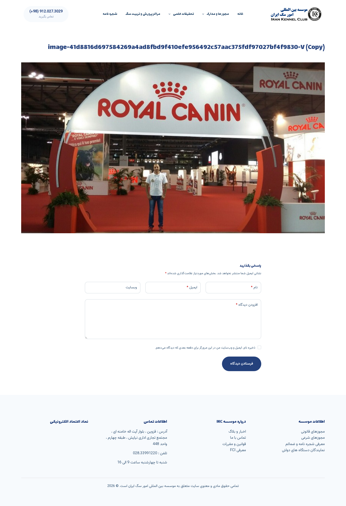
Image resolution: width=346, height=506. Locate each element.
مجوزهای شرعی (313, 438)
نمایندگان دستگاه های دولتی (303, 450)
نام (254, 287)
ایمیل (192, 287)
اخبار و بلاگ (237, 432)
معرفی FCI (238, 450)
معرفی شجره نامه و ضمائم (305, 444)
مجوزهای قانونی (313, 432)
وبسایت (131, 287)
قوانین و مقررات (234, 444)
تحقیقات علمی (183, 14)
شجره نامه (110, 14)
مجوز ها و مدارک (218, 14)
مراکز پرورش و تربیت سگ (142, 14)
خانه (240, 14)
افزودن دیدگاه (247, 305)
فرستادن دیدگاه (241, 363)
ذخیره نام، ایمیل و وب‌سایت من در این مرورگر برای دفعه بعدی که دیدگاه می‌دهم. (205, 347)
